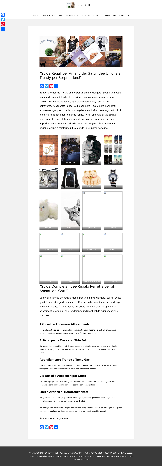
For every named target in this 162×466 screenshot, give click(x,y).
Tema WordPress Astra (79, 453)
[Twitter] (2, 19)
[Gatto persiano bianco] (48, 210)
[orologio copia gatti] (113, 178)
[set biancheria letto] (70, 150)
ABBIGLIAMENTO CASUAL (116, 15)
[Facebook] (2, 14)
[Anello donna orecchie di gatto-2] (48, 150)
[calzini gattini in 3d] (113, 150)
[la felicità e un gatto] (70, 269)
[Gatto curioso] (70, 210)
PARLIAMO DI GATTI (67, 15)
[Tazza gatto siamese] (48, 269)
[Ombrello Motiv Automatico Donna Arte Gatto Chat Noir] (91, 210)
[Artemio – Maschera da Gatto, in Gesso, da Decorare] (113, 242)
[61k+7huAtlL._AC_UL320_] (91, 269)
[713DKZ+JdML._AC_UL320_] (113, 269)
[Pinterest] (2, 24)
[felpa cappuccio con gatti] (91, 150)
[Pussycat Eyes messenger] (48, 178)
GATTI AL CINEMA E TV (43, 15)
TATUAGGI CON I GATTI (91, 15)
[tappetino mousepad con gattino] (48, 242)
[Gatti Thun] (91, 178)
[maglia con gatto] (70, 178)
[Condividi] (2, 29)
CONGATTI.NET (86, 5)
